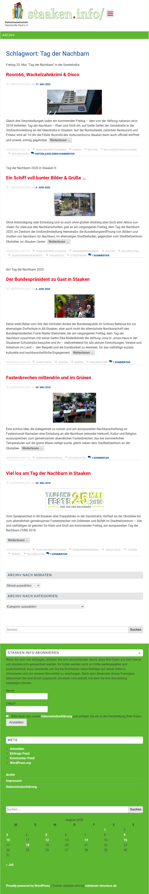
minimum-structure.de (101, 886)
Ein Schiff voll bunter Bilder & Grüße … (46, 178)
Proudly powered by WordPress (28, 886)
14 (86, 840)
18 (27, 845)
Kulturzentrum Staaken (120, 149)
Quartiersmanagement (27, 255)
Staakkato (56, 255)
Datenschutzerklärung (56, 716)
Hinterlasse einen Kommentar (54, 153)
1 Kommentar (100, 255)
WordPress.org (20, 763)
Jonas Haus (43, 362)
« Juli (9, 865)
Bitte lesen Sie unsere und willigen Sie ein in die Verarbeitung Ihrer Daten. (76, 716)
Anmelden (17, 749)
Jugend (63, 362)
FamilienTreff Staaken (51, 149)
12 (47, 840)
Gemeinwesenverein (85, 251)
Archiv (10, 775)
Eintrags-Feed (19, 753)
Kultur (92, 149)
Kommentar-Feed (22, 758)
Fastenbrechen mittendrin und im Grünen (48, 377)
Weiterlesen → (61, 140)
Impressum (14, 781)
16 (125, 840)
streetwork (78, 255)
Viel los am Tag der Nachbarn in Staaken (48, 473)
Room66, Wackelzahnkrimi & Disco (42, 74)
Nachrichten (20, 153)
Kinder (77, 149)
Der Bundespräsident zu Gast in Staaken (48, 279)
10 (8, 840)
